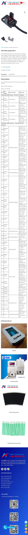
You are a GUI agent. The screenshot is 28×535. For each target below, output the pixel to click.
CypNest (14, 350)
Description (4, 74)
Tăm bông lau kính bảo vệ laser (14, 443)
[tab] (4, 74)
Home (2, 47)
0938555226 (11, 527)
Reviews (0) (11, 74)
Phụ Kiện (6, 47)
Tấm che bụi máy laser (14, 412)
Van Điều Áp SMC (14, 381)
